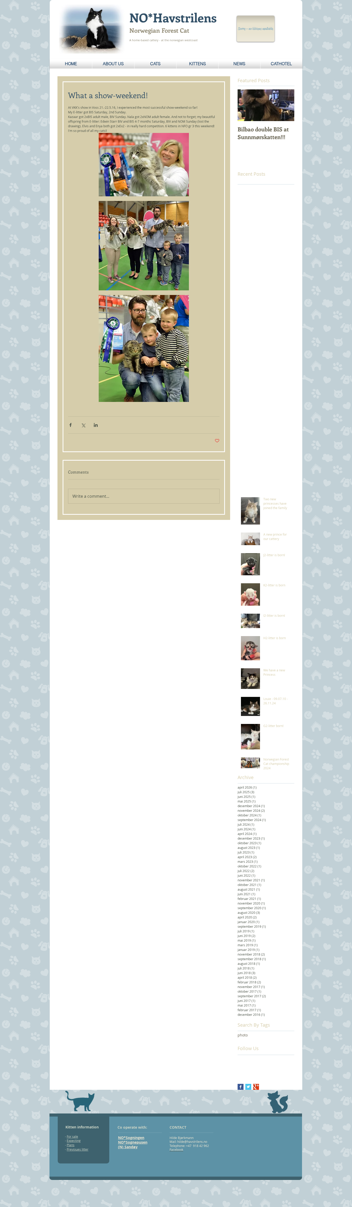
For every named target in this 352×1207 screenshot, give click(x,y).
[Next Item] (286, 105)
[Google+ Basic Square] (256, 1087)
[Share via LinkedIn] (95, 425)
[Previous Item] (246, 105)
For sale (72, 1136)
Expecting (74, 1140)
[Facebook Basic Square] (241, 1087)
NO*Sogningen (131, 1137)
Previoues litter (77, 1149)
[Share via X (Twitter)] (83, 425)
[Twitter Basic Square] (248, 1087)
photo (243, 1035)
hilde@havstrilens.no (192, 1142)
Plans (70, 1145)
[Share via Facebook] (70, 425)
